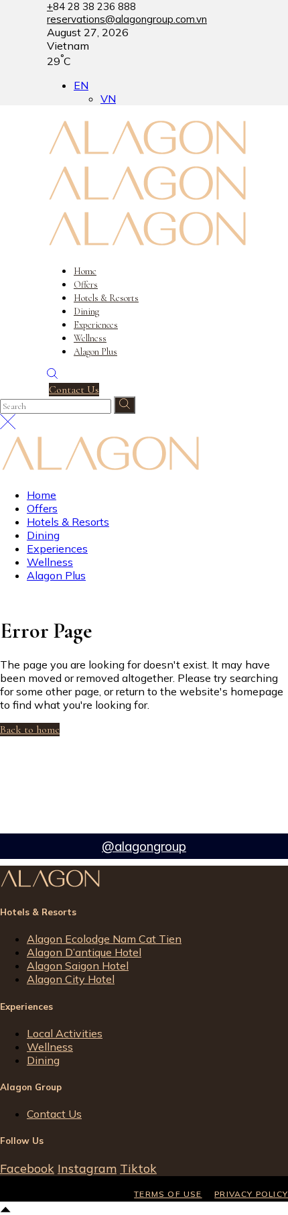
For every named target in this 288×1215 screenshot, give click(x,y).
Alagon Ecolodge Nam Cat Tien (104, 938)
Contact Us (54, 1113)
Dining (43, 1060)
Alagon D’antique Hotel (84, 952)
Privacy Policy (251, 1194)
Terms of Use (168, 1194)
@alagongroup (144, 846)
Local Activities (64, 1033)
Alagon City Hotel (71, 979)
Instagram (87, 1168)
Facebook (27, 1168)
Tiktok (138, 1168)
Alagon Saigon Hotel (78, 965)
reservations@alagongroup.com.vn (127, 19)
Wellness (50, 1046)
